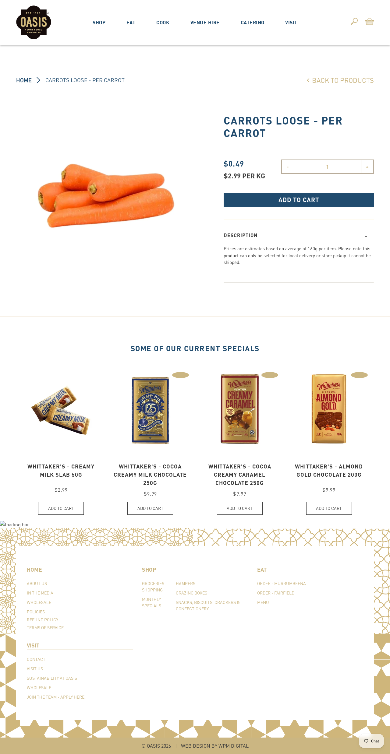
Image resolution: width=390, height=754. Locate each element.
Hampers (185, 583)
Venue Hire (205, 22)
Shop (99, 22)
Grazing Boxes (191, 592)
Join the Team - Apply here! (56, 697)
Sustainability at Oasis (52, 678)
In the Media (40, 592)
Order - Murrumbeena (281, 583)
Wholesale (39, 602)
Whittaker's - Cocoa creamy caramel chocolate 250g (239, 474)
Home (24, 80)
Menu (263, 602)
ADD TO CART (298, 199)
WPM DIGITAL (233, 746)
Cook (162, 22)
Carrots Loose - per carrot (85, 80)
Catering (252, 22)
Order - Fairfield (275, 592)
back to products (343, 80)
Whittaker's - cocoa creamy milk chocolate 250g (150, 474)
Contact (36, 659)
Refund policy (42, 619)
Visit (291, 22)
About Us (37, 583)
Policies (36, 611)
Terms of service (45, 627)
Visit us (35, 668)
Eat (131, 22)
